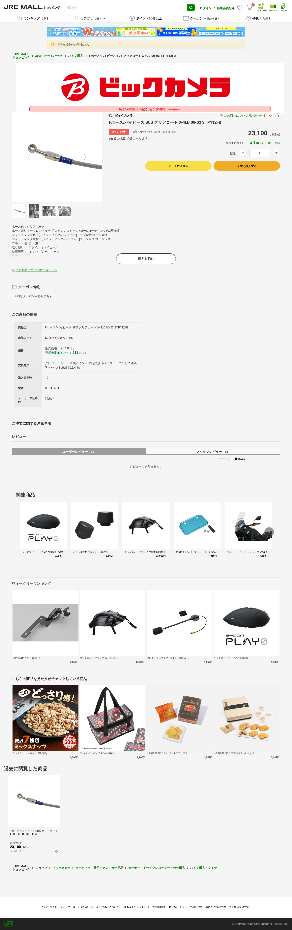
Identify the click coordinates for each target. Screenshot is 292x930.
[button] (269, 532)
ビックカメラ (61, 868)
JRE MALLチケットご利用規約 (185, 907)
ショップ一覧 (67, 907)
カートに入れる (178, 166)
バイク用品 (76, 56)
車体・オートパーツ (49, 56)
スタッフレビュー (213, 452)
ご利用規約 (158, 907)
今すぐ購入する (247, 166)
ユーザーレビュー (79, 452)
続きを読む (146, 258)
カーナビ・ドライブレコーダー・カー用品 (156, 868)
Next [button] (82, 157)
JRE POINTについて (107, 907)
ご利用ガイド (49, 907)
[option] (57, 157)
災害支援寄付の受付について (75, 44)
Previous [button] (32, 157)
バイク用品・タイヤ (203, 868)
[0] (249, 7)
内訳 (277, 143)
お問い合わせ (86, 907)
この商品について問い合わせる (245, 115)
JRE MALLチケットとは (135, 907)
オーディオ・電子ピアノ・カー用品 (99, 868)
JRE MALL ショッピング (21, 55)
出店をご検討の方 (215, 907)
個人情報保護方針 (239, 907)
